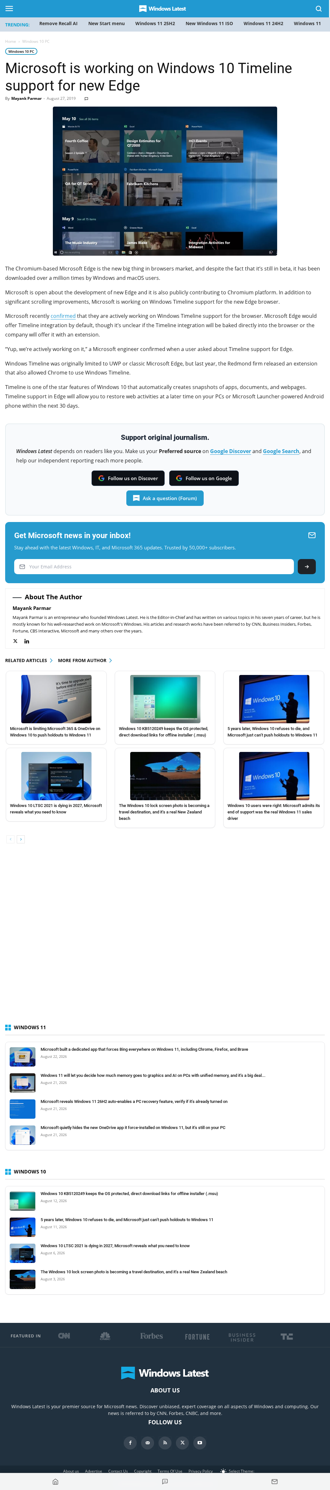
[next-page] (21, 839)
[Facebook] (130, 1443)
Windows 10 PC (21, 51)
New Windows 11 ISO (209, 23)
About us (71, 1471)
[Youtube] (199, 1443)
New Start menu (106, 23)
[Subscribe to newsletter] (274, 1481)
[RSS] (165, 1443)
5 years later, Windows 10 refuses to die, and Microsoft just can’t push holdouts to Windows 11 (127, 1219)
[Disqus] (165, 939)
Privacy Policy (201, 1471)
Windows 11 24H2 (263, 23)
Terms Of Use (170, 1471)
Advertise (93, 1471)
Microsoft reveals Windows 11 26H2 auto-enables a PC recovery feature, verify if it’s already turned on (134, 1101)
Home (10, 41)
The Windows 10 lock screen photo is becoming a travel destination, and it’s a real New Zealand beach (164, 812)
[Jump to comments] (165, 1481)
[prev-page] (10, 839)
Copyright (142, 1471)
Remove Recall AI (58, 23)
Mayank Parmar (26, 98)
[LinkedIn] (30, 641)
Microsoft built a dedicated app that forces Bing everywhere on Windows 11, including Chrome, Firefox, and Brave (144, 1049)
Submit (307, 566)
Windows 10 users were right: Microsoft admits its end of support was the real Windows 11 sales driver (274, 812)
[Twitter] (18, 641)
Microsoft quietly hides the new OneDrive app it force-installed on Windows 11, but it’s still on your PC (133, 1127)
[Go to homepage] (55, 1481)
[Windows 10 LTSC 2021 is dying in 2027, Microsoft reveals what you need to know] (56, 776)
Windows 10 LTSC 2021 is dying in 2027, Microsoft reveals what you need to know (115, 1245)
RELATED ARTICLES (26, 660)
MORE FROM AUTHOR (82, 660)
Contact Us (118, 1471)
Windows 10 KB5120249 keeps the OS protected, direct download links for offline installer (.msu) (129, 1193)
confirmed (63, 315)
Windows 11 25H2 (155, 23)
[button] (319, 10)
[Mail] (147, 1443)
